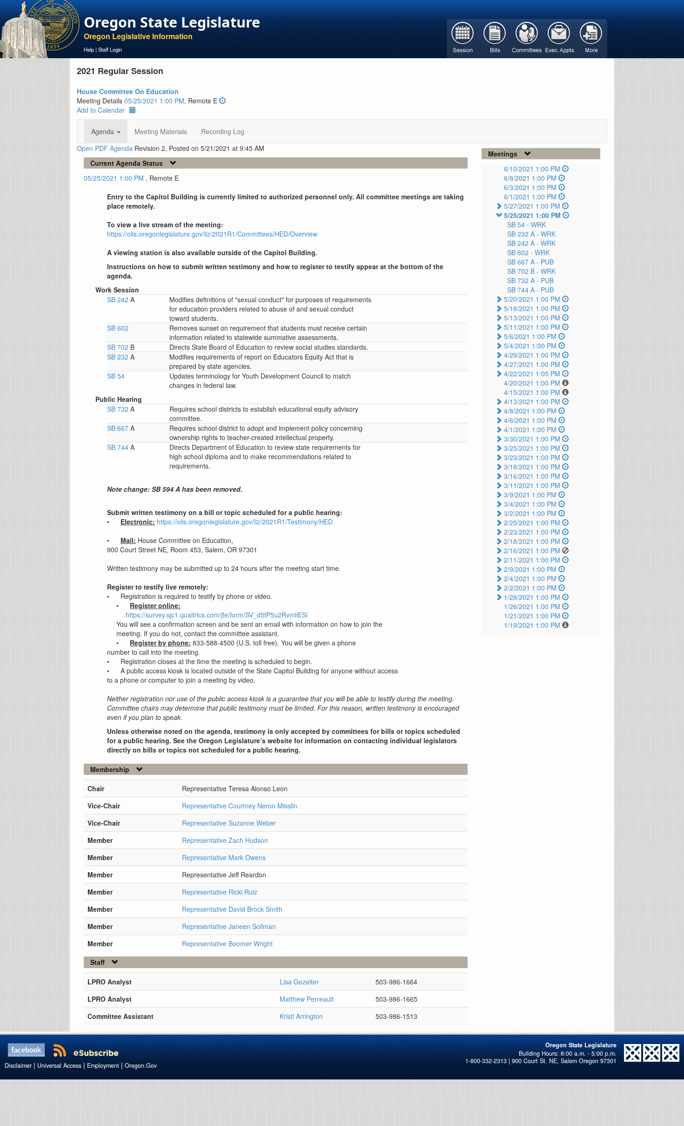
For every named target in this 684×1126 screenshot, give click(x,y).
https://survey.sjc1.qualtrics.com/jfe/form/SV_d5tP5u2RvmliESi (217, 614)
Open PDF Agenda (105, 148)
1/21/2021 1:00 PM (532, 615)
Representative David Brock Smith (232, 909)
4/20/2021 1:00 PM (532, 382)
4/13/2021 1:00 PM (532, 401)
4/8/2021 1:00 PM (530, 410)
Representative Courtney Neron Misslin (239, 805)
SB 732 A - (530, 280)
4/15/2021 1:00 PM (532, 392)
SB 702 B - (531, 271)
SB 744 (118, 447)
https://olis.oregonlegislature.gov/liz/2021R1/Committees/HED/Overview (212, 233)
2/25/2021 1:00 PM (532, 522)
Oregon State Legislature (172, 22)
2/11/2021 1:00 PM (532, 559)
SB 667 (118, 428)
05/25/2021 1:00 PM (154, 100)
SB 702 (118, 347)
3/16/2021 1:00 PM (532, 476)
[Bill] (495, 38)
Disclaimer (18, 1065)
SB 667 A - (530, 261)
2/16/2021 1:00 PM (532, 550)
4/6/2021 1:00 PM (530, 420)
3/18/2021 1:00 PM (532, 466)
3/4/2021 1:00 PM (530, 504)
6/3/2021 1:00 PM (530, 187)
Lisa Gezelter (299, 981)
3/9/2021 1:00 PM (530, 494)
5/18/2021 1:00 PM (532, 308)
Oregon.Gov (141, 1065)
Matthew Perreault (307, 999)
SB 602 (117, 327)
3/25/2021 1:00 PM (532, 448)
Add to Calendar (101, 110)
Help (89, 49)
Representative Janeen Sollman (229, 926)
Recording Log (222, 131)
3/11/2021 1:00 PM (532, 485)
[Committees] (527, 38)
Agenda (103, 131)
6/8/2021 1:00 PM (530, 178)
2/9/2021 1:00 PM (530, 569)
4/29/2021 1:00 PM (532, 355)
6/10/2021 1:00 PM (532, 168)
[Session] (463, 38)
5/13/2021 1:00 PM (532, 317)
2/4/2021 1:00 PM (530, 578)
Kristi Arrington (301, 1016)
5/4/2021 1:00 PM (530, 345)
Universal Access (59, 1065)
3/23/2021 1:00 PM (532, 457)
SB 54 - (526, 224)
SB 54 (116, 375)
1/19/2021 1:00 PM (532, 625)
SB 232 (118, 356)
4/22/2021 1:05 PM (532, 373)
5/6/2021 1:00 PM (530, 336)
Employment (103, 1065)
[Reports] (591, 38)
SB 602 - (528, 252)
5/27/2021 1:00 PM (532, 205)
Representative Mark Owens (224, 857)
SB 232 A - (531, 233)
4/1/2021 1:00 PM (530, 429)
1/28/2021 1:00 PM (532, 597)
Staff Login (110, 49)
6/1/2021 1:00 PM (530, 196)
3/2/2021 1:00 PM (530, 513)
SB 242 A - (531, 243)
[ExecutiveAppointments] (559, 38)
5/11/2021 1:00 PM (532, 327)
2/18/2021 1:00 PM (532, 541)
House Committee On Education (128, 91)
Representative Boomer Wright (227, 943)
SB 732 (118, 409)
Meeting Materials (160, 131)
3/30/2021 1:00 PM (532, 438)
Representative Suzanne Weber (229, 823)
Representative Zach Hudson (225, 840)
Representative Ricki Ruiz (219, 891)
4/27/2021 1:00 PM (532, 364)
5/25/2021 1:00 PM (532, 215)
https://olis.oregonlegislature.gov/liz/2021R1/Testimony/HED (245, 521)
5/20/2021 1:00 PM (532, 299)
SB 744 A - (530, 289)
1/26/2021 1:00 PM (532, 606)
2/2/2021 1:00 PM (530, 587)
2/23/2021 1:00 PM (532, 531)
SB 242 (118, 299)
